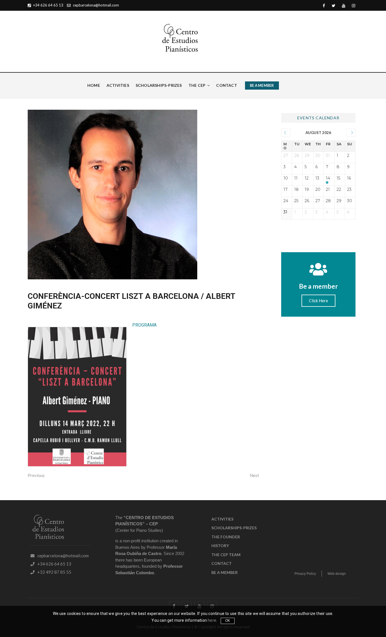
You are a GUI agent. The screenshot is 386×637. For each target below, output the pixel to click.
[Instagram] (353, 6)
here (212, 620)
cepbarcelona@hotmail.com (95, 5)
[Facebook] (324, 6)
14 (328, 178)
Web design (337, 574)
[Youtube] (343, 6)
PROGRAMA (144, 325)
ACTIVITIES (118, 85)
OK (227, 621)
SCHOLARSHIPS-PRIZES (159, 85)
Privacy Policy (305, 574)
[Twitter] (334, 6)
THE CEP (196, 85)
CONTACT (226, 85)
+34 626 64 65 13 (47, 5)
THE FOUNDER (225, 536)
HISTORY (220, 545)
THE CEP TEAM (225, 554)
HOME (93, 85)
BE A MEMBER (262, 85)
